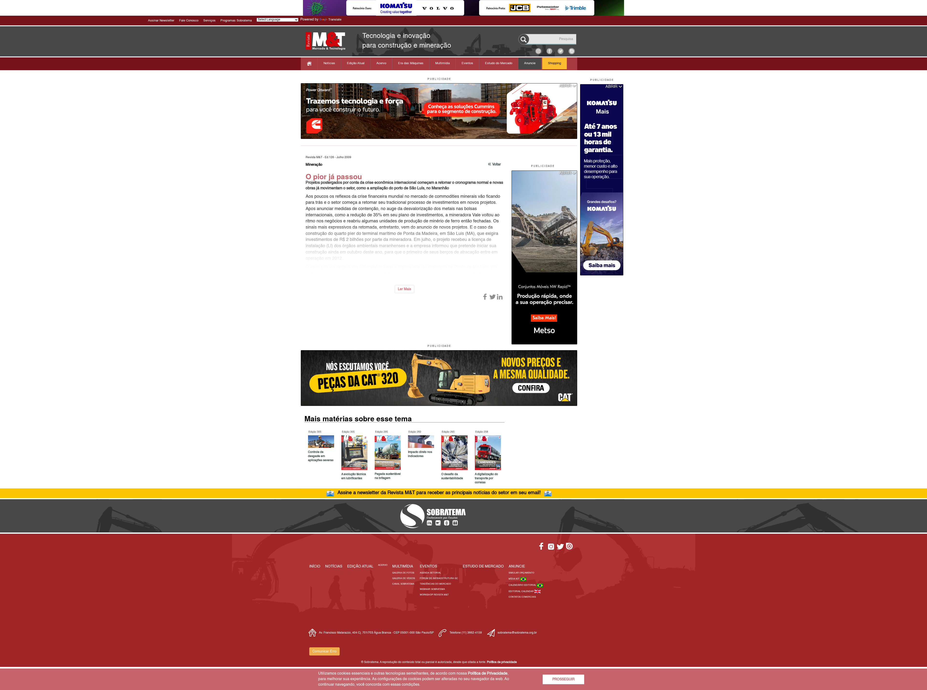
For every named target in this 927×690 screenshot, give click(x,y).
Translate (334, 19)
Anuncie (529, 63)
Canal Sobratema (403, 584)
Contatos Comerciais (522, 597)
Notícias (329, 63)
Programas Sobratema (236, 20)
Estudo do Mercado (498, 63)
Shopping (554, 63)
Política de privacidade (502, 662)
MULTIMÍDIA (402, 566)
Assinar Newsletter (161, 20)
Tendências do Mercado (435, 584)
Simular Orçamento (521, 573)
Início (314, 566)
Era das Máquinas (410, 63)
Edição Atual (356, 63)
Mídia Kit (514, 579)
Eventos (467, 63)
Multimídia (442, 63)
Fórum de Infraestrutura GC (439, 578)
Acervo (381, 63)
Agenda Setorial (430, 573)
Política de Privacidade (487, 674)
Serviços (209, 20)
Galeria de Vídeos (403, 578)
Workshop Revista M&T (434, 595)
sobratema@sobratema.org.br (517, 632)
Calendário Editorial (523, 585)
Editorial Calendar (521, 591)
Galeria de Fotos (403, 573)
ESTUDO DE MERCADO (483, 566)
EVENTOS (428, 566)
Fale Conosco (188, 20)
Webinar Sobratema (432, 589)
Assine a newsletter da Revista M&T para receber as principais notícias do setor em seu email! (439, 493)
